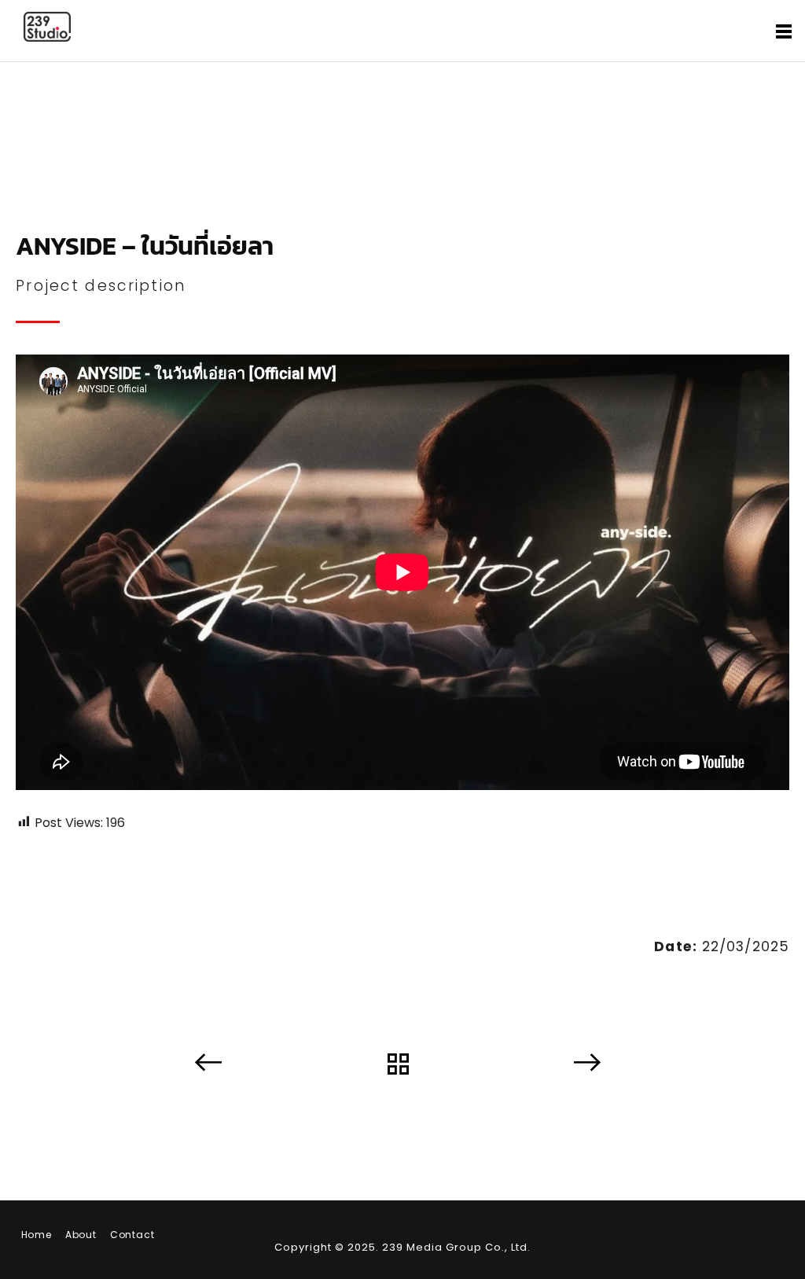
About (81, 1234)
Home (36, 1234)
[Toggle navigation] (784, 32)
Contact (132, 1234)
